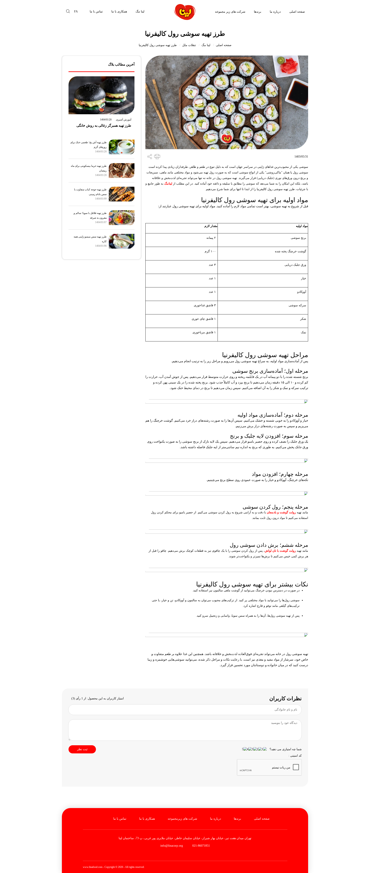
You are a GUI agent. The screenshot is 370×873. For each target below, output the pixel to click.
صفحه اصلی (297, 11)
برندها (257, 11)
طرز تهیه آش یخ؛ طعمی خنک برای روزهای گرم (88, 145)
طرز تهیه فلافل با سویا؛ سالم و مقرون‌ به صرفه (90, 215)
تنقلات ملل (189, 45)
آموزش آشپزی (123, 119)
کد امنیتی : (295, 755)
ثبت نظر (82, 749)
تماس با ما (96, 11)
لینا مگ (140, 11)
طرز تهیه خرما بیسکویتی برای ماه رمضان (89, 168)
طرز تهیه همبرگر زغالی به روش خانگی (103, 125)
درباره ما (275, 11)
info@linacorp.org (171, 845)
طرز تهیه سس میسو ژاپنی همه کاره (90, 239)
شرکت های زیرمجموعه (182, 818)
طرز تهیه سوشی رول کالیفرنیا (158, 45)
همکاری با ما (119, 11)
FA (76, 11)
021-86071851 (200, 845)
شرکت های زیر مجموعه (230, 11)
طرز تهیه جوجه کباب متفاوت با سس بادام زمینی (90, 192)
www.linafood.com (92, 866)
